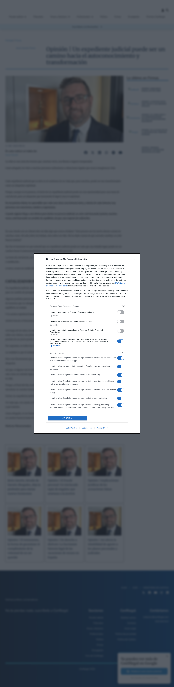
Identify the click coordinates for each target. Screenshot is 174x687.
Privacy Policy (102, 428)
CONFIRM (67, 418)
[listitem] (87, 306)
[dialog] (87, 343)
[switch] (120, 312)
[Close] (134, 259)
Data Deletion (71, 428)
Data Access (87, 428)
